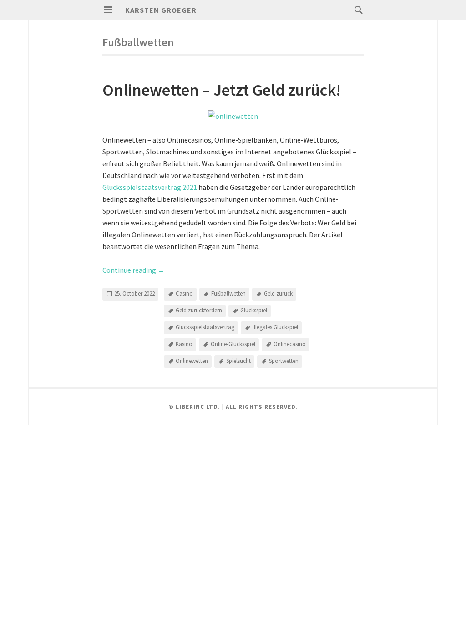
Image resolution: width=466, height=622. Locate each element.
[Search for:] (356, 9)
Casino (184, 293)
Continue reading (133, 270)
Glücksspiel (253, 310)
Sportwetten (284, 361)
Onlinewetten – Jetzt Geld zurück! (221, 90)
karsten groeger (161, 10)
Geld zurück (278, 293)
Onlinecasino (290, 344)
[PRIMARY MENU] (107, 10)
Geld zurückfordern (199, 310)
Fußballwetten (228, 293)
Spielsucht (238, 361)
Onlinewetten (192, 361)
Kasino (184, 344)
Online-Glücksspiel (233, 344)
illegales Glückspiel (275, 327)
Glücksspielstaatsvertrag (205, 327)
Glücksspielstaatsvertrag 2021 (149, 187)
